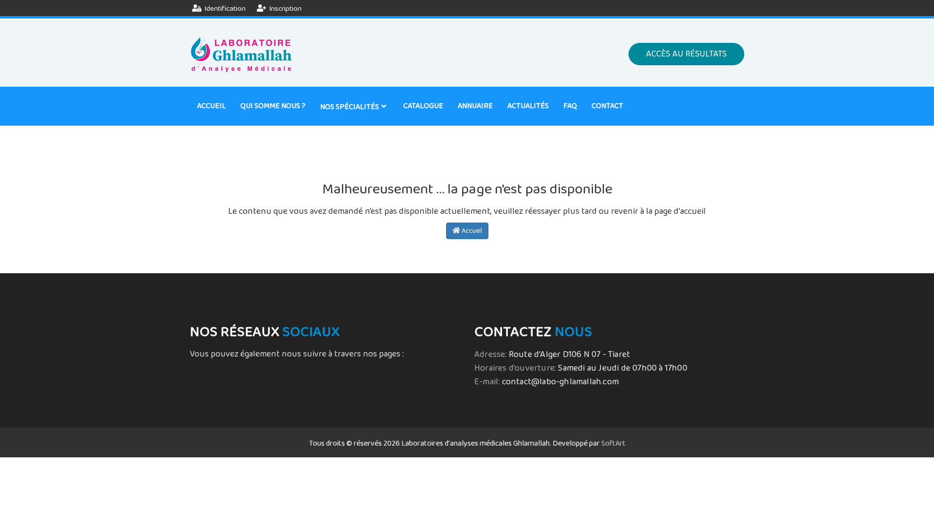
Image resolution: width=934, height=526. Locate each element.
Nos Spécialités (349, 107)
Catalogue (423, 106)
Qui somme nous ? (272, 106)
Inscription (285, 8)
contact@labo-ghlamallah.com (560, 382)
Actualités (528, 106)
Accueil (211, 106)
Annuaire (475, 106)
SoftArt (613, 443)
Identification (224, 8)
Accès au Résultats (686, 54)
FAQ (570, 106)
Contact (607, 106)
